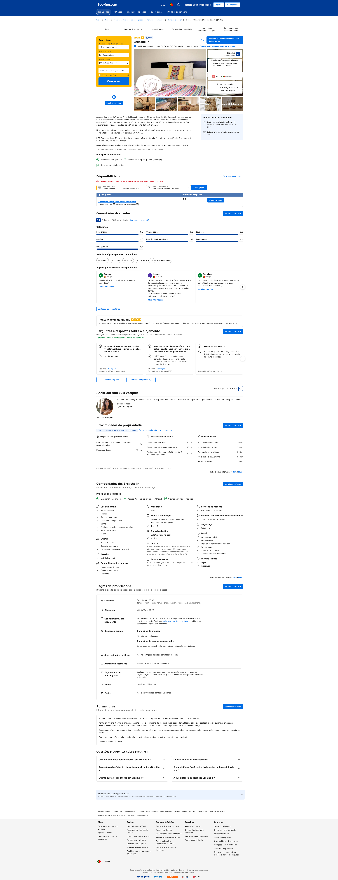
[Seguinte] (239, 71)
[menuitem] (103, 12)
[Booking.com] (107, 4)
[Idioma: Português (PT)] (171, 5)
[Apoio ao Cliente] (178, 5)
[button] (113, 70)
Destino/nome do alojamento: (110, 44)
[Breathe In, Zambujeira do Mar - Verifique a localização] (135, 46)
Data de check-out (105, 59)
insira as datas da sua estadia (175, 621)
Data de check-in (104, 52)
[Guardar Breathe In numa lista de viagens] (203, 40)
